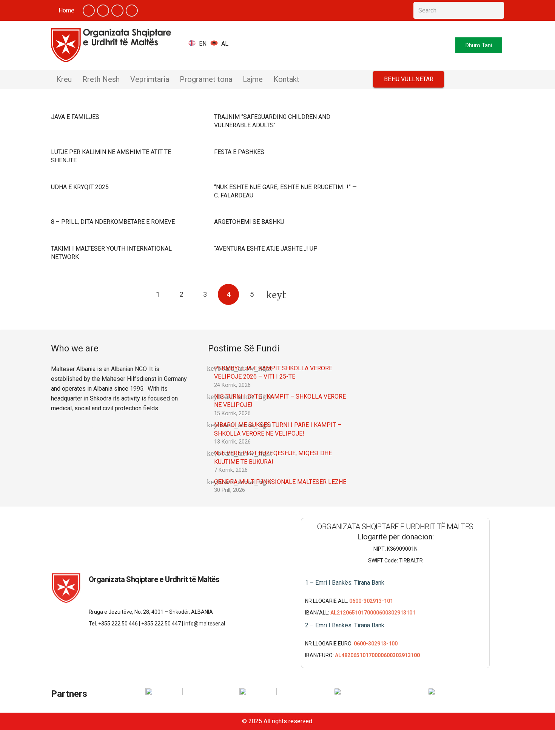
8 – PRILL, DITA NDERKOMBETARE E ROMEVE (113, 221)
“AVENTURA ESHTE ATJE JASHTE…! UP (266, 248)
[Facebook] (89, 11)
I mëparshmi (134, 294)
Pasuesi (275, 294)
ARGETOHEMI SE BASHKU (249, 221)
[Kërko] (495, 10)
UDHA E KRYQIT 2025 (80, 187)
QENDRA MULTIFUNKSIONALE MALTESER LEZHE (280, 481)
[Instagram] (132, 11)
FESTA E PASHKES (239, 152)
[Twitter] (103, 11)
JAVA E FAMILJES (75, 116)
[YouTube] (117, 11)
